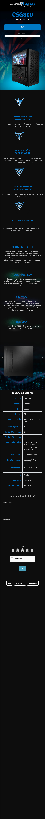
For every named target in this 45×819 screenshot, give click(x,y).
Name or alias (7, 502)
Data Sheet (22, 33)
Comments (6, 520)
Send (22, 569)
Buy (22, 27)
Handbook (22, 39)
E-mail (5, 511)
